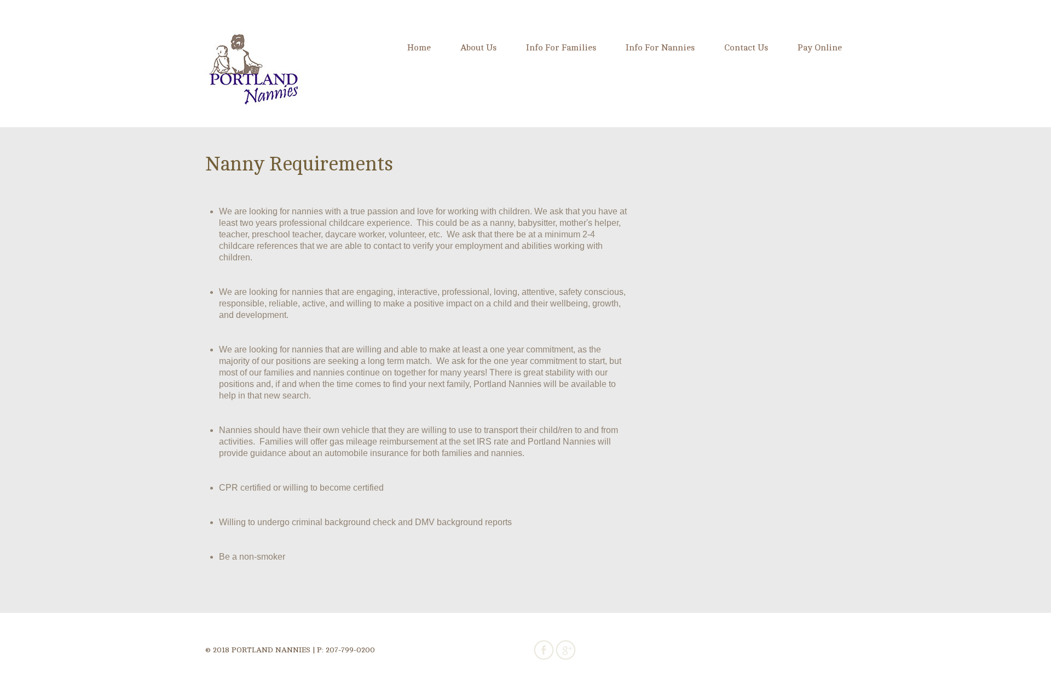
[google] (566, 649)
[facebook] (544, 649)
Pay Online (820, 48)
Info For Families (561, 48)
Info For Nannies (660, 48)
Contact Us (746, 48)
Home (419, 48)
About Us (478, 48)
